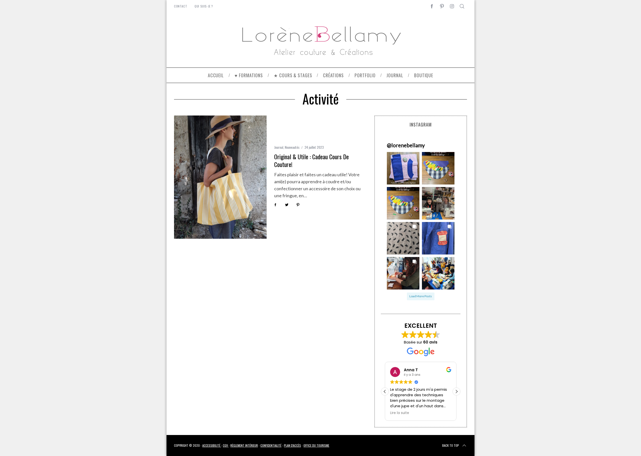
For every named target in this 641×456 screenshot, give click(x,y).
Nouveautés (292, 147)
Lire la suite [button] (399, 413)
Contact (180, 6)
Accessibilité (211, 445)
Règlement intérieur (244, 445)
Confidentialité (270, 445)
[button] (403, 168)
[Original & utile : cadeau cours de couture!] (220, 177)
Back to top (450, 445)
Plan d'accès (292, 445)
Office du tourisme (316, 445)
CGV (226, 445)
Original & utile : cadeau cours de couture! (311, 160)
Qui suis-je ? (204, 6)
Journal (278, 147)
